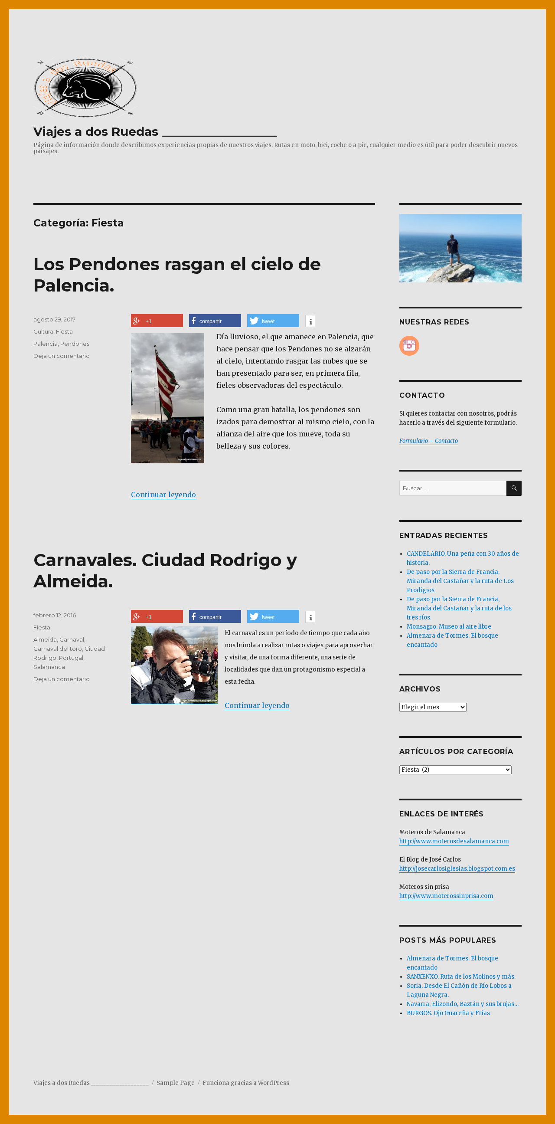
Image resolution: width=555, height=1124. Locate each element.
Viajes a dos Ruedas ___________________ (155, 131)
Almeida (45, 639)
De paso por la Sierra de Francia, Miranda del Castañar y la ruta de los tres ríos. (459, 608)
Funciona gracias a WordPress (245, 1083)
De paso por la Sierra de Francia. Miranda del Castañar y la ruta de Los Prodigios (460, 581)
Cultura (43, 331)
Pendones (74, 343)
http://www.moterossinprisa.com (446, 896)
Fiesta (64, 331)
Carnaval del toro (57, 648)
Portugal (71, 657)
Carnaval (71, 639)
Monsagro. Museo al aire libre (449, 626)
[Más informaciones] (310, 321)
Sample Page (176, 1083)
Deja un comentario (61, 355)
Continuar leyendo (163, 494)
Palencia (45, 343)
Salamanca (49, 666)
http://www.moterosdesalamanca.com (454, 841)
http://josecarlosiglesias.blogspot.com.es (457, 868)
